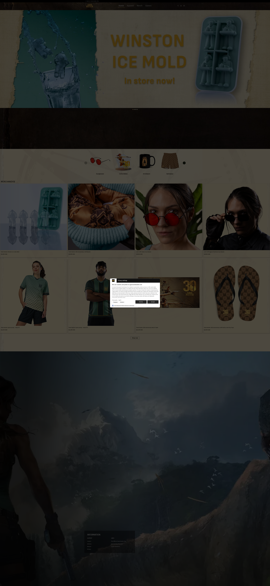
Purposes (115, 302)
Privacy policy (115, 300)
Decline (141, 302)
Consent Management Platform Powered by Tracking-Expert (124, 305)
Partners (122, 302)
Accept (153, 302)
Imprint (119, 300)
